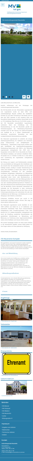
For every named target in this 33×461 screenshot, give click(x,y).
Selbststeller (5, 324)
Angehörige (5, 297)
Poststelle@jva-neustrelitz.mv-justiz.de (14, 452)
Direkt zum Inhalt (5, 0)
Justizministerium (7, 378)
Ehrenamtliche (6, 351)
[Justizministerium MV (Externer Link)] (16, 388)
